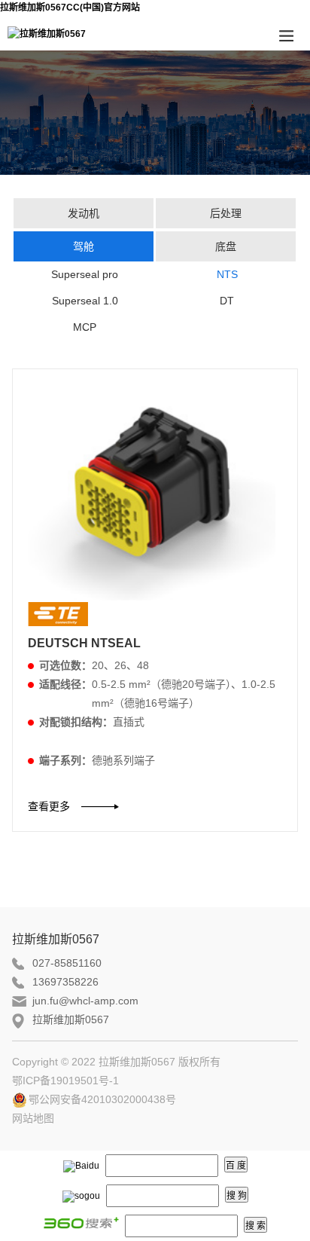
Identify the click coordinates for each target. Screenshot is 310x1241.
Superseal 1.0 (85, 301)
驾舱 (83, 246)
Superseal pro (84, 274)
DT (227, 301)
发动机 (83, 213)
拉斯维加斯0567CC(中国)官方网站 (70, 7)
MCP (84, 327)
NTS (227, 274)
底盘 (225, 246)
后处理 (226, 213)
